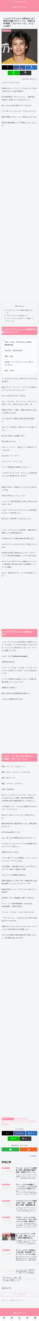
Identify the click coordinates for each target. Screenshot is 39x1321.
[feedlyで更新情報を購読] (10, 1149)
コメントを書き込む (19, 1294)
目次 (16, 306)
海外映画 (6, 1124)
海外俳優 (32, 1121)
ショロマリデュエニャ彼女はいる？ (17, 315)
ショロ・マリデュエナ (10, 1121)
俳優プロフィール (8, 1118)
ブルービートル (23, 1121)
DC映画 (19, 1118)
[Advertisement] (19, 215)
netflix (26, 1118)
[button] (25, 73)
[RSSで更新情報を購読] (28, 1149)
